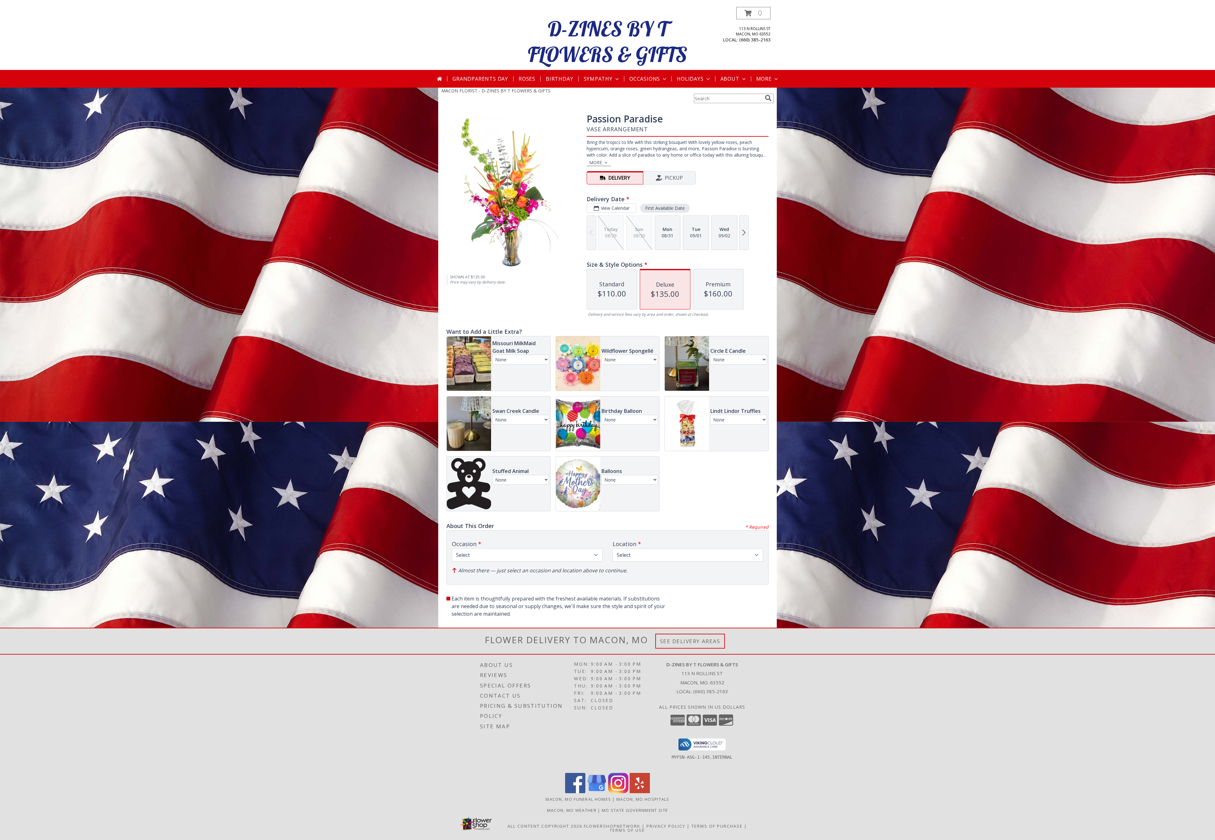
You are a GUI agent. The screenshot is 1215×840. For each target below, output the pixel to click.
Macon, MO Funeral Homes (578, 799)
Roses (527, 78)
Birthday (559, 78)
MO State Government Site (635, 810)
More (764, 78)
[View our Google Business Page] (597, 791)
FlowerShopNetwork (612, 826)
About (729, 78)
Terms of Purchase (717, 826)
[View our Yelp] (640, 791)
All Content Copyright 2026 (545, 826)
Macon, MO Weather (571, 810)
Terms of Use (627, 830)
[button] (753, 13)
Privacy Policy (665, 826)
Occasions (644, 78)
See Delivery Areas (690, 641)
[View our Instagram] (618, 791)
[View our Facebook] (575, 791)
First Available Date (665, 208)
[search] (768, 98)
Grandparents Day (480, 78)
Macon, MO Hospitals (643, 799)
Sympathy (598, 78)
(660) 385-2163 (754, 40)
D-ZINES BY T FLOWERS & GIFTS (607, 41)
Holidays (690, 78)
